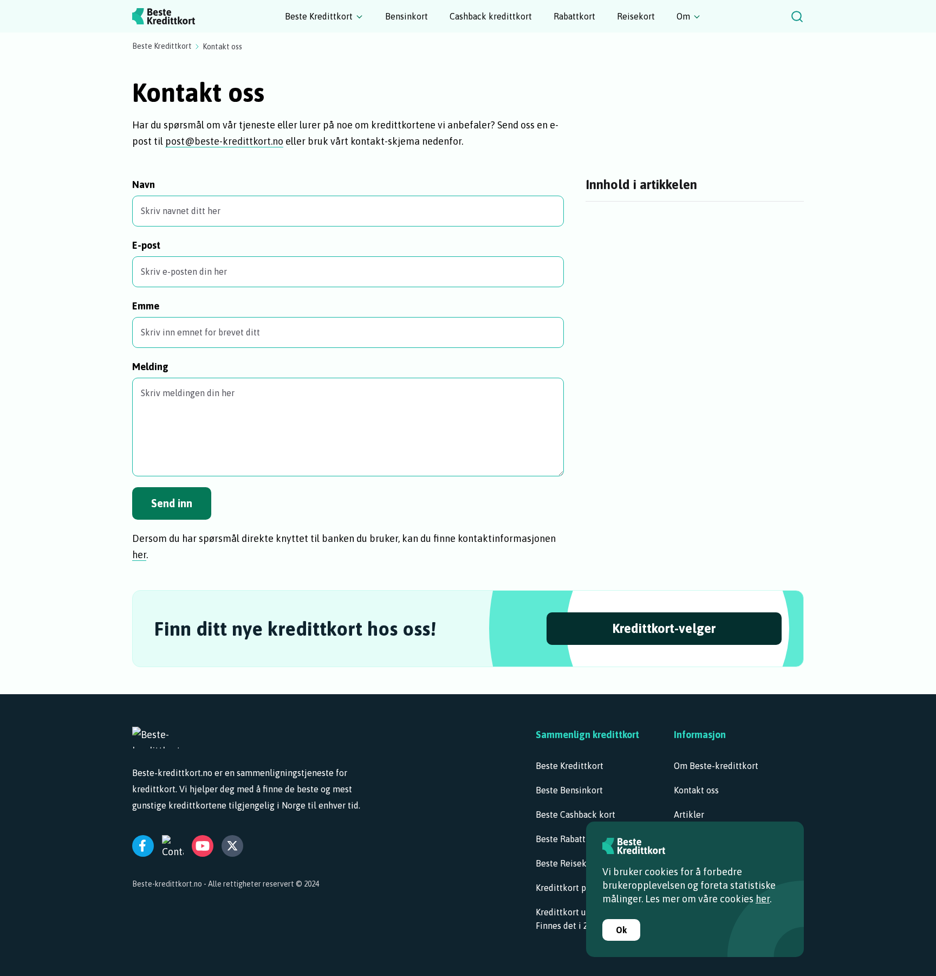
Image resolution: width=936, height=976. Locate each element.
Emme (145, 306)
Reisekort (636, 16)
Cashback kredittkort (491, 16)
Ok (621, 930)
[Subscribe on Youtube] (202, 846)
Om (683, 16)
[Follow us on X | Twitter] (232, 846)
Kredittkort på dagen (576, 888)
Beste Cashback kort (575, 814)
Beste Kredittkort (319, 16)
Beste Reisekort (567, 863)
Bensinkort (406, 16)
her (139, 554)
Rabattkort (574, 16)
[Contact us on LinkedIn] (173, 846)
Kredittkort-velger (664, 628)
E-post (146, 245)
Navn (143, 184)
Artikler (689, 814)
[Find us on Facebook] (143, 846)
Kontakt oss (696, 790)
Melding (150, 366)
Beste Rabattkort (569, 839)
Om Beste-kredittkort (716, 766)
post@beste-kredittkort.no (224, 141)
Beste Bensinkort (569, 790)
